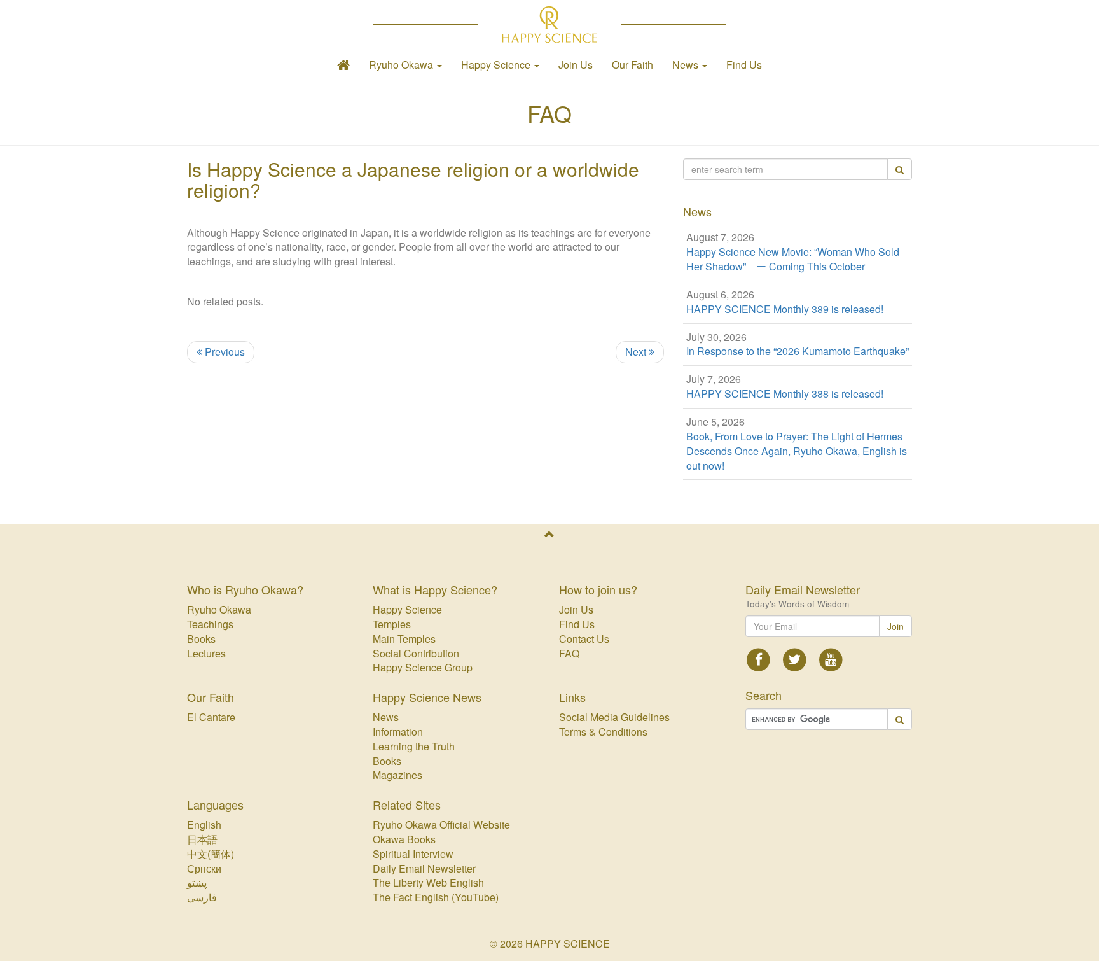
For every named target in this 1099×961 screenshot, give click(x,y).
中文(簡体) (210, 853)
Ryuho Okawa (219, 609)
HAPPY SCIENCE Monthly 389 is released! (784, 309)
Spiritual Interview (413, 853)
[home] (343, 65)
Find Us (744, 64)
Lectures (206, 653)
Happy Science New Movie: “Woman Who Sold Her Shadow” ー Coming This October (792, 259)
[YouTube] (831, 658)
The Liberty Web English (428, 882)
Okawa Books (404, 839)
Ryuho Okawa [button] (402, 64)
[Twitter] (794, 658)
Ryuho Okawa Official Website (441, 824)
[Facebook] (759, 658)
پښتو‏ (197, 882)
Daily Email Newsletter (424, 868)
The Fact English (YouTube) (436, 897)
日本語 (202, 839)
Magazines (397, 775)
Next (637, 351)
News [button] (686, 64)
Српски (204, 868)
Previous (223, 351)
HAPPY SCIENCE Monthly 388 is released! (784, 394)
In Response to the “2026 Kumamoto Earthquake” (797, 351)
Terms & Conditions (603, 731)
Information (398, 731)
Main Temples (404, 638)
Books (201, 638)
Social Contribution (416, 653)
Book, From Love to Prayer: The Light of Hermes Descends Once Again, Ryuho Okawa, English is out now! (796, 451)
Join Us (575, 64)
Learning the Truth (414, 746)
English (204, 824)
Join (895, 626)
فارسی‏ (202, 897)
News (386, 717)
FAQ (549, 113)
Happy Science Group (423, 667)
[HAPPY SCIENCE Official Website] (549, 24)
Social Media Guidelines (614, 717)
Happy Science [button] (497, 64)
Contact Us (584, 638)
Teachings (210, 624)
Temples (392, 624)
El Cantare (211, 717)
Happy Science (407, 609)
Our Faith (632, 64)
